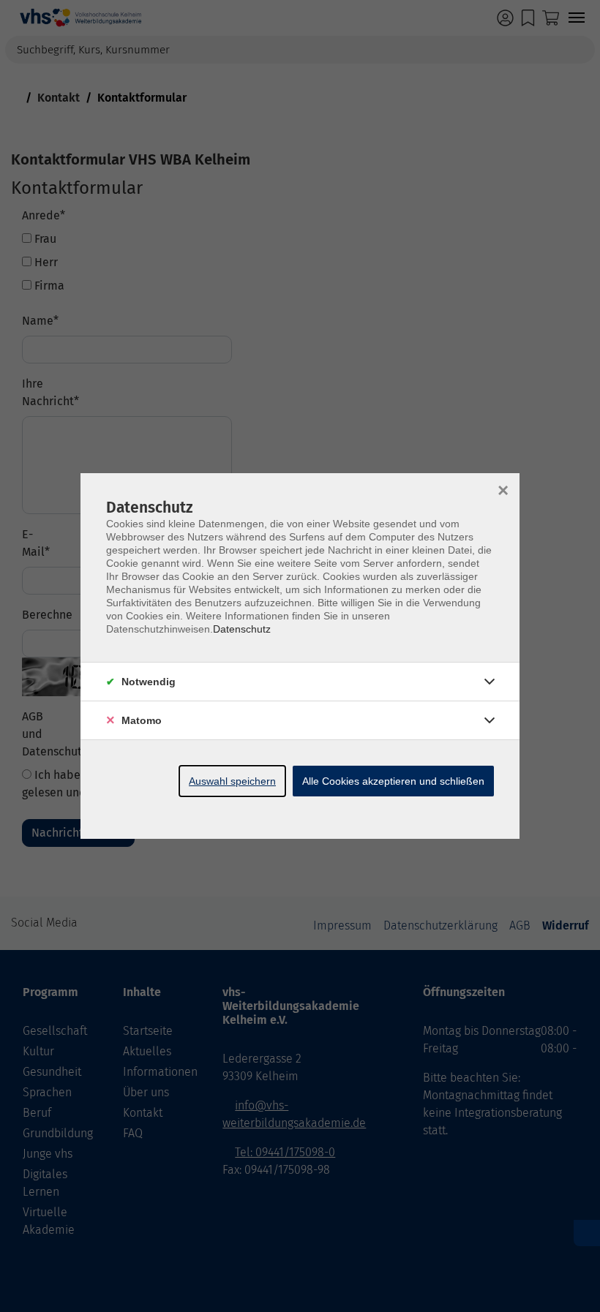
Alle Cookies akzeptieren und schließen (393, 781)
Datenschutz (242, 629)
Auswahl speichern (232, 781)
